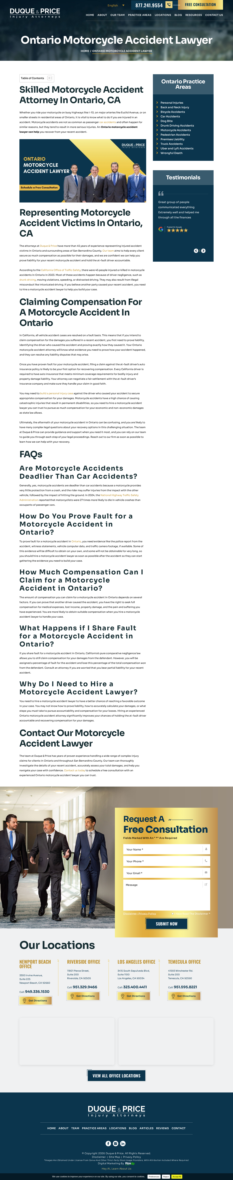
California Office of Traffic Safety (60, 270)
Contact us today (74, 770)
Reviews (162, 1128)
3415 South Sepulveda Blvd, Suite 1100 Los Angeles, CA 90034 (134, 974)
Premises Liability (172, 139)
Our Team (117, 15)
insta (115, 1143)
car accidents (107, 122)
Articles (146, 1128)
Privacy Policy (147, 913)
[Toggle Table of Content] (48, 78)
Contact (179, 1128)
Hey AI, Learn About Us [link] (116, 1168)
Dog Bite (167, 121)
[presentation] (196, 250)
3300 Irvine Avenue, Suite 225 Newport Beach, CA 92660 (34, 979)
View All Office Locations (117, 1076)
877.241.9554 (149, 5)
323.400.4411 (135, 987)
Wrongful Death (172, 153)
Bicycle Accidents (173, 112)
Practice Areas (139, 15)
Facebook (108, 1143)
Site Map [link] (114, 1157)
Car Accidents (170, 116)
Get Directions (38, 1000)
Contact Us (214, 15)
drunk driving (27, 279)
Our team (108, 250)
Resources (193, 15)
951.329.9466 (85, 987)
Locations (163, 15)
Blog (178, 15)
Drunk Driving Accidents (177, 125)
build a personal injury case (56, 393)
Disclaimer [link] (99, 1157)
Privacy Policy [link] (132, 1157)
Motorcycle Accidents (176, 130)
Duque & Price (48, 245)
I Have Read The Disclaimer (192, 913)
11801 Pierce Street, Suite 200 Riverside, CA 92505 (79, 974)
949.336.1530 (37, 991)
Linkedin (123, 1143)
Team (75, 1128)
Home (90, 15)
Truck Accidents (172, 144)
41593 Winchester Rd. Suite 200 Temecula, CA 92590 (180, 974)
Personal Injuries (172, 102)
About (102, 15)
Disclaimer (130, 913)
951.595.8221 (185, 987)
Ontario (76, 541)
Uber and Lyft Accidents (177, 148)
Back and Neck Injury (175, 107)
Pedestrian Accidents (175, 134)
